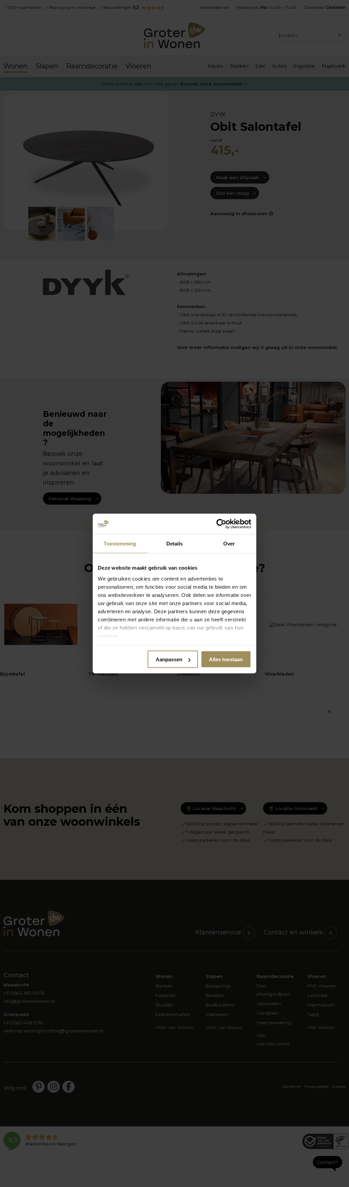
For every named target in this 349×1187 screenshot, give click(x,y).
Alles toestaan (226, 659)
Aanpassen (169, 659)
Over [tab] (229, 544)
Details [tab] (174, 544)
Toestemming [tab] (120, 544)
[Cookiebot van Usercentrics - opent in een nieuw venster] (221, 524)
